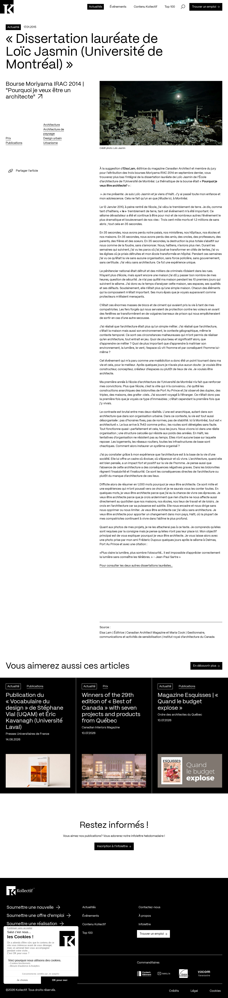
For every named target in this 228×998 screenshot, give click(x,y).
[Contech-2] (144, 973)
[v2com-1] (204, 973)
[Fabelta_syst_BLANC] (164, 974)
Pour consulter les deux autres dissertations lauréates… (136, 565)
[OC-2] (184, 973)
